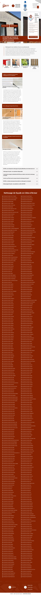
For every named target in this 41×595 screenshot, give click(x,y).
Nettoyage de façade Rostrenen (8, 492)
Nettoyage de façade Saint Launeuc (9, 415)
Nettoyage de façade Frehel (26, 264)
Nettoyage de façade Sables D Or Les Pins (10, 230)
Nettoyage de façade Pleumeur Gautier (28, 228)
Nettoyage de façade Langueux (27, 393)
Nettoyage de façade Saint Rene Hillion (9, 199)
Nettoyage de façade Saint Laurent (9, 413)
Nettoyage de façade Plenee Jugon (27, 253)
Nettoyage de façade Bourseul (27, 553)
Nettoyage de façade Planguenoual (28, 275)
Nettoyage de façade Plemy (26, 255)
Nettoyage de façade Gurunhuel (27, 452)
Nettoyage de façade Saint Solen (8, 379)
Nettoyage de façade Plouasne (27, 212)
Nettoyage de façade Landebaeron (27, 413)
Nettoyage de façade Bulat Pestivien (28, 540)
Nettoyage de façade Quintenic (8, 501)
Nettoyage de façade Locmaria (8, 262)
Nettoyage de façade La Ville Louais (9, 205)
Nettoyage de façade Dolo (26, 490)
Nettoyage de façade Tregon (8, 330)
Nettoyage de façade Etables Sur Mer (28, 483)
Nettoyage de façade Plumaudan (8, 540)
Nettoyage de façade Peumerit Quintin (28, 282)
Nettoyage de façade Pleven (26, 226)
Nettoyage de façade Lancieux (27, 415)
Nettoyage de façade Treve (7, 296)
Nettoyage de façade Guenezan (8, 266)
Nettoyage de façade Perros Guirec (28, 284)
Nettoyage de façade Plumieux (8, 537)
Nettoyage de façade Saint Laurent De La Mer (10, 212)
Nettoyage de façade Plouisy (8, 567)
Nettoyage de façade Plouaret (27, 214)
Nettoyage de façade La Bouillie (27, 558)
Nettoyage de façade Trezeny (8, 287)
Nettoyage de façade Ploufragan (27, 199)
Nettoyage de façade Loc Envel (27, 352)
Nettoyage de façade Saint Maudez (9, 404)
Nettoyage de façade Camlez (27, 531)
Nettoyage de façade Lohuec (26, 348)
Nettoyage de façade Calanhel (27, 537)
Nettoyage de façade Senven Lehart (9, 368)
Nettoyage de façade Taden (7, 363)
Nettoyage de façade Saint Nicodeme (9, 395)
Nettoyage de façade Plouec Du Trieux (28, 205)
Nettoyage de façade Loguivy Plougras (28, 350)
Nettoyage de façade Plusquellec (8, 533)
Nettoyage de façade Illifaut (26, 433)
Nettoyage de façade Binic (26, 564)
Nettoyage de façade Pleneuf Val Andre (28, 251)
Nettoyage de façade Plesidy (26, 246)
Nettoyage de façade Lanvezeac (27, 368)
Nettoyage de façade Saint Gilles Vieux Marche (11, 440)
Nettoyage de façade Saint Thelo (8, 377)
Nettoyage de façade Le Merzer (27, 316)
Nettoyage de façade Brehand (27, 551)
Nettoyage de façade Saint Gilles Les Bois (10, 443)
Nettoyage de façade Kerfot (26, 427)
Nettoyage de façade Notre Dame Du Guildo (29, 300)
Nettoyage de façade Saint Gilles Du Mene (10, 445)
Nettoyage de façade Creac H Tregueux (9, 196)
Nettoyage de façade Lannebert (27, 382)
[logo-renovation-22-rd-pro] (5, 6)
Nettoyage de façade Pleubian (27, 235)
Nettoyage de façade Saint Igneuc (8, 429)
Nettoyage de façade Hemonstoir (27, 447)
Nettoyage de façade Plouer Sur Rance (28, 203)
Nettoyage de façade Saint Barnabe (9, 476)
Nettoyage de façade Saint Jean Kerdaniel (10, 424)
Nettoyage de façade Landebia (27, 409)
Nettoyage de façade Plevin (26, 223)
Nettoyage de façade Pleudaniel (27, 233)
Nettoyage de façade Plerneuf (27, 248)
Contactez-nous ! (13, 25)
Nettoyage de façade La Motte (27, 307)
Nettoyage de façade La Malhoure (27, 334)
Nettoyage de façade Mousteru (27, 305)
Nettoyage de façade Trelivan (8, 318)
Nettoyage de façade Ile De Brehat (28, 549)
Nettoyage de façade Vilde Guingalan (9, 275)
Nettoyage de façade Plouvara (8, 549)
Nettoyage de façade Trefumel (8, 339)
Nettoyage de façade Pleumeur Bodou (28, 230)
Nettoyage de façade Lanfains (27, 406)
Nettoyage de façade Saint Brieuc (8, 470)
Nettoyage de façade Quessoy (8, 506)
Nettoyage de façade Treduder (8, 343)
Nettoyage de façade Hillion (26, 436)
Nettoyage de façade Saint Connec (9, 458)
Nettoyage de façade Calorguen (27, 535)
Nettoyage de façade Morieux (27, 309)
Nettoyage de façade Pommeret (8, 528)
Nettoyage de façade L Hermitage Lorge (28, 438)
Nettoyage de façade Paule (26, 293)
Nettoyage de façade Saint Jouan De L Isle (10, 422)
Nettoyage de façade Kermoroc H (27, 418)
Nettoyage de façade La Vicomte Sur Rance (10, 280)
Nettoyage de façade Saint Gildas (8, 447)
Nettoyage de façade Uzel (7, 282)
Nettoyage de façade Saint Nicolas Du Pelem (10, 393)
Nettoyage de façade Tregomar (8, 334)
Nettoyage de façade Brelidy (26, 546)
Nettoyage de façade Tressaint (8, 300)
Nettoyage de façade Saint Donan (8, 454)
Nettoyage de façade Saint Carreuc (9, 465)
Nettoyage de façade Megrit (26, 325)
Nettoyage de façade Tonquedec (8, 361)
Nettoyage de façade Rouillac (8, 490)
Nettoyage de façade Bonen (26, 560)
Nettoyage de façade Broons (26, 544)
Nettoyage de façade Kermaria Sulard (28, 422)
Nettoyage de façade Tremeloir (8, 312)
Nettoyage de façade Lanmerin (27, 386)
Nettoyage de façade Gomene (27, 470)
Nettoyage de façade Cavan (26, 519)
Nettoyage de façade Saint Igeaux (8, 370)
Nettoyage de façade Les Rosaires (8, 214)
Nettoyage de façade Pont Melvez (8, 522)
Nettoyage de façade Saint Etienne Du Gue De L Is (11, 452)
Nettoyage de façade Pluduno (8, 544)
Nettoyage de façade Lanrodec (27, 375)
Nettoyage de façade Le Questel (8, 217)
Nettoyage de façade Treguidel (8, 323)
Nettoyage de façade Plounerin (8, 560)
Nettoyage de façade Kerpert (27, 420)
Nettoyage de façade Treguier (8, 321)
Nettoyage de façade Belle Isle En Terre (28, 569)
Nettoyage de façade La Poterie (8, 517)
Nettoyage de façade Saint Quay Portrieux (10, 386)
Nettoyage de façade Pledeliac (27, 271)
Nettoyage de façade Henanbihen (27, 445)
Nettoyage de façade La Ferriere (27, 476)
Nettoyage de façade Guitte (26, 454)
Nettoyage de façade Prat (7, 513)
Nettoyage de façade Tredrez (8, 345)
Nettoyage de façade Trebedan (8, 357)
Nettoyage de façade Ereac (26, 488)
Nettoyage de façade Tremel (8, 314)
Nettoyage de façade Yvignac (8, 269)
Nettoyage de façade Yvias (7, 271)
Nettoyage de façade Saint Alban (8, 479)
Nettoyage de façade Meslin (26, 314)
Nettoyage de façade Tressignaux (8, 298)
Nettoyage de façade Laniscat (27, 391)
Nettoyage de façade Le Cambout (27, 533)
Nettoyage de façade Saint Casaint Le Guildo (10, 463)
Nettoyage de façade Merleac (27, 318)
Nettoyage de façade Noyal (26, 298)
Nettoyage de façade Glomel (26, 472)
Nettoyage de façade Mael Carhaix (27, 339)
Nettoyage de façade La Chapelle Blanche (29, 517)
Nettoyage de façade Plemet (26, 257)
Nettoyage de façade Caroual (8, 255)
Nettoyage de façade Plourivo (8, 551)
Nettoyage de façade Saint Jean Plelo (9, 260)
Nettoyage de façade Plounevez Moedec (9, 558)
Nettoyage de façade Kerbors (27, 431)
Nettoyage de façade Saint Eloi (8, 239)
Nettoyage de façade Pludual (8, 546)
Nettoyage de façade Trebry (7, 352)
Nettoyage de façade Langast (27, 404)
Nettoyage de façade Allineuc (27, 576)
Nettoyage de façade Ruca (7, 488)
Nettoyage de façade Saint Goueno (9, 436)
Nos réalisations (5, 25)
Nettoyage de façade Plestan (27, 239)
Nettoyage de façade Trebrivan (8, 354)
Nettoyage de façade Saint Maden (9, 409)
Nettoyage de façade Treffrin (8, 341)
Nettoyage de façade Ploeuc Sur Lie (28, 221)
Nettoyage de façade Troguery (8, 284)
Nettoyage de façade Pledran (27, 269)
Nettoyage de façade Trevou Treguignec (9, 291)
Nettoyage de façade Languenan (27, 395)
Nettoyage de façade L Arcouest (8, 219)
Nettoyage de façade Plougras (27, 196)
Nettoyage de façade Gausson (27, 474)
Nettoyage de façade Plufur (7, 542)
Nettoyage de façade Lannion (27, 379)
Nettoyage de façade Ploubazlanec (27, 208)
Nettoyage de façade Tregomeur (8, 332)
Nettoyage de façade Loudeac (27, 341)
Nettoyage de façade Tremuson (8, 303)
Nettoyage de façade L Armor (8, 223)
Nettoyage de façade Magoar (27, 336)
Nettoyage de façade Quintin (8, 499)
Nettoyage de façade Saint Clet (8, 461)
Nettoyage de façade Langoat (27, 400)
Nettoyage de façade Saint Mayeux (9, 402)
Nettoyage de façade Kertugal (8, 201)
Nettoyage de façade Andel (26, 573)
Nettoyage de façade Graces (26, 461)
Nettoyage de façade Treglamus (8, 336)
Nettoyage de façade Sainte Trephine (9, 375)
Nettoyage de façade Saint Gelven (8, 449)
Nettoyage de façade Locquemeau (9, 244)
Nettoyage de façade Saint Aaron (8, 485)
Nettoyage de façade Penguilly (27, 289)
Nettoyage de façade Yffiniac (8, 273)
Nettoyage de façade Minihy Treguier (28, 312)
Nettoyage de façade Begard (27, 571)
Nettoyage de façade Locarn (26, 354)
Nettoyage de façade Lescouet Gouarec (28, 361)
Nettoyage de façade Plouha (8, 569)
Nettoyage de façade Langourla (27, 402)
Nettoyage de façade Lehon (26, 363)
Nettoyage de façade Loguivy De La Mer (9, 208)
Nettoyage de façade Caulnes (27, 524)
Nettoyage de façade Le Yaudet (8, 242)
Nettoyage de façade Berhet (26, 567)
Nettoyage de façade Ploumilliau (8, 562)
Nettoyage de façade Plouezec (27, 201)
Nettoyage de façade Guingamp (27, 456)
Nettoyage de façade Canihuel (27, 528)
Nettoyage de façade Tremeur (8, 309)
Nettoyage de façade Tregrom (8, 327)
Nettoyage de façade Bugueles (8, 237)
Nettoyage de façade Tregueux (8, 325)
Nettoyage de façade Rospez (8, 494)
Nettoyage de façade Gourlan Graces (9, 251)
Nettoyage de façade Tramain (8, 359)
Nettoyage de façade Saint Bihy (8, 474)
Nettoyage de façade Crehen (26, 494)
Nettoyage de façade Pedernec (27, 291)
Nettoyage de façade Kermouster (8, 248)
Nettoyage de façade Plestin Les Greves (28, 237)
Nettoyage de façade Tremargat (8, 316)
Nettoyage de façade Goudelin (27, 465)
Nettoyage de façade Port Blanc (8, 235)
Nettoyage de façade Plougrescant (9, 576)
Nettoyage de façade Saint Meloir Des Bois (10, 400)
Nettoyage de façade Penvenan (27, 287)
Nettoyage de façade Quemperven (9, 508)
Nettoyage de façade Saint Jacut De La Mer (10, 427)
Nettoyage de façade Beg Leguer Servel (9, 246)
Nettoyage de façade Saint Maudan (9, 406)
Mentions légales (27, 593)
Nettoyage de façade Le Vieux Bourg (9, 278)
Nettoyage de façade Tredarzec (8, 348)
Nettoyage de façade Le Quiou (8, 497)
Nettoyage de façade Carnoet (27, 526)
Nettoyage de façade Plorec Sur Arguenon (29, 217)
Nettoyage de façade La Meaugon (27, 327)
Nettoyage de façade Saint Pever (8, 391)
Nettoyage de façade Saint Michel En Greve (10, 397)
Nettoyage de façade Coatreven (27, 508)
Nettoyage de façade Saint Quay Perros (9, 388)
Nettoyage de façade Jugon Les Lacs (28, 429)
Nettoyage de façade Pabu (26, 296)
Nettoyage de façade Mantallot (27, 332)
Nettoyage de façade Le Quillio (8, 503)
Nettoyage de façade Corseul (27, 497)
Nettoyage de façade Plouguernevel (9, 573)
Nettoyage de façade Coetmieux (27, 503)
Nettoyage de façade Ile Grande (8, 210)
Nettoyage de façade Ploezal (27, 219)
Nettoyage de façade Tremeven (8, 307)
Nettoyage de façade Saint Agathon (9, 481)
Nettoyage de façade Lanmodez (27, 384)
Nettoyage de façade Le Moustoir (27, 303)
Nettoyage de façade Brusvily (27, 542)
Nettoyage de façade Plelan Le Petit (28, 262)
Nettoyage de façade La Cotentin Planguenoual (11, 228)
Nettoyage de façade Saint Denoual (9, 456)
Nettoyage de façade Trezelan (8, 264)
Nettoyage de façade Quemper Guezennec (10, 510)
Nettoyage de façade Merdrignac (27, 321)
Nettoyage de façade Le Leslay (27, 357)
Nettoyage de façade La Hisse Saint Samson (10, 257)
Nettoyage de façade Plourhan (8, 553)
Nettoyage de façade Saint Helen (8, 433)
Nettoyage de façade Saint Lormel (8, 411)
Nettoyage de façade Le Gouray (27, 463)
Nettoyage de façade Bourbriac (27, 555)
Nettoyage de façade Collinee (27, 499)
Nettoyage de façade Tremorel (8, 305)
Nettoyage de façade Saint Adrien (8, 483)
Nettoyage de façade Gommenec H (28, 467)
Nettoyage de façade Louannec (27, 345)
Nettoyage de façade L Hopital (8, 203)
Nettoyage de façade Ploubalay (27, 210)
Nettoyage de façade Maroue (27, 330)
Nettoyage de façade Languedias (27, 397)
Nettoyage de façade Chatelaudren (28, 513)
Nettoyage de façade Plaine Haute (27, 280)
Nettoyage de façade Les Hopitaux (9, 253)
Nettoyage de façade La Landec (27, 411)
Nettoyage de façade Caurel (26, 522)
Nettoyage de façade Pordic (7, 519)
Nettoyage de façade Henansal (27, 443)
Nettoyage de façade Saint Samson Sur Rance (10, 382)
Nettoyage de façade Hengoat (27, 440)
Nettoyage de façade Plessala (27, 242)
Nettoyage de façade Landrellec (8, 221)
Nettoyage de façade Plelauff (27, 260)
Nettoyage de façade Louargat (27, 343)
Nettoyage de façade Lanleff (26, 388)
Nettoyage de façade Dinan (26, 492)
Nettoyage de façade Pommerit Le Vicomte (10, 524)
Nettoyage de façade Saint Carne (8, 467)
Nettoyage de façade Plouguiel (8, 571)
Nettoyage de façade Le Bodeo (27, 562)
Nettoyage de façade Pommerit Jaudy (9, 526)
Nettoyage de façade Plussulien (8, 531)
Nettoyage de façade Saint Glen (8, 438)
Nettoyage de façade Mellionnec (27, 323)
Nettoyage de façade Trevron (8, 289)
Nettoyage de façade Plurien (8, 535)
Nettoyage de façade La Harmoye (27, 449)
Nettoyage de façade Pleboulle (27, 273)
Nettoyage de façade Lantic (26, 373)
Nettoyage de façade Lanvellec (27, 370)
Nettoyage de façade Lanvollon (27, 366)
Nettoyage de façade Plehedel (27, 266)
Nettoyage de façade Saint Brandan (9, 472)
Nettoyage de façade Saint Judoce (8, 420)
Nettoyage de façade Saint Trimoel (9, 373)
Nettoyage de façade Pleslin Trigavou (28, 244)
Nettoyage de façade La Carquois (8, 226)
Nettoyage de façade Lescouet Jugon (28, 359)
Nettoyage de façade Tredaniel (8, 350)
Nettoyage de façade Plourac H (8, 555)
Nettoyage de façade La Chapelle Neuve (28, 515)
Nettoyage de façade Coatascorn (27, 506)
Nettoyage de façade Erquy (26, 485)
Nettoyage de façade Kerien (26, 424)
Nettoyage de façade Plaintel (27, 278)
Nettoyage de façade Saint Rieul (8, 384)
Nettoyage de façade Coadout (27, 510)
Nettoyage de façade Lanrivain (27, 377)
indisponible (17, 4)
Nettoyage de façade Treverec (8, 293)
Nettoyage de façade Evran (26, 481)
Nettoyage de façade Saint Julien (8, 418)
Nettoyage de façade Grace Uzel (27, 458)
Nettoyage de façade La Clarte (8, 233)
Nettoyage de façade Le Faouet (27, 479)
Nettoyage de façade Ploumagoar (8, 564)
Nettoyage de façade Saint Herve (8, 431)
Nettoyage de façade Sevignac (8, 366)
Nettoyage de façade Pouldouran (8, 515)
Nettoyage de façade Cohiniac (27, 501)
